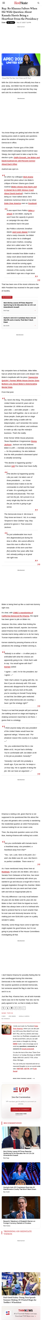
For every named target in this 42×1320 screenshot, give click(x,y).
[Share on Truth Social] (7, 1008)
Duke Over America (12, 203)
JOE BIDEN (12, 1016)
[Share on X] (3, 1008)
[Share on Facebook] (11, 1008)
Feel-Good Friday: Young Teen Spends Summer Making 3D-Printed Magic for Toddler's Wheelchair (19, 1300)
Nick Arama (28, 177)
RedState (6, 872)
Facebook (32, 203)
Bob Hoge (6, 1158)
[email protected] (28, 1049)
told (13, 466)
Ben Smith (6, 1192)
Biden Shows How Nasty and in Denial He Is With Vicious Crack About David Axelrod (20, 190)
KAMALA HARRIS (24, 1016)
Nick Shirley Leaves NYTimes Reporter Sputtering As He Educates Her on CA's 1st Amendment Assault (18, 1153)
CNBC (4, 1016)
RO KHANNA (6, 1018)
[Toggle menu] (4, 3)
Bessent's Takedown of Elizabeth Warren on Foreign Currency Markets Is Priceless (19, 1222)
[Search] (38, 3)
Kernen (7, 667)
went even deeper (20, 232)
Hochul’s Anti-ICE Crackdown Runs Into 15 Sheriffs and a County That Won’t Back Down (19, 1188)
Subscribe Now (21, 1113)
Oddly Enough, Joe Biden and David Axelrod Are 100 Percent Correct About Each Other (21, 160)
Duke (4, 22)
